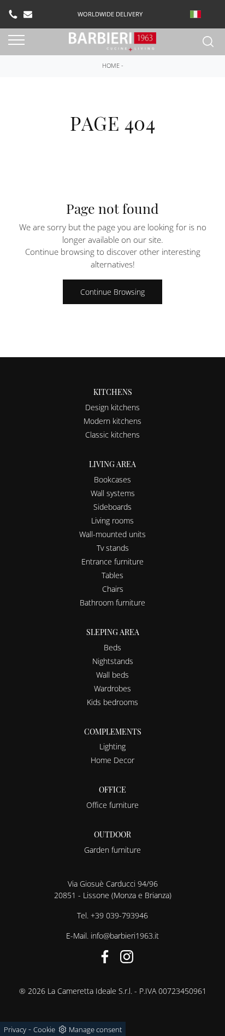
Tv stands (113, 548)
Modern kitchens (112, 421)
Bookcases (112, 479)
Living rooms (112, 520)
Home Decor (112, 760)
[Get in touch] (27, 14)
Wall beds (112, 675)
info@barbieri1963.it (125, 935)
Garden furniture (112, 850)
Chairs (112, 589)
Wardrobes (112, 688)
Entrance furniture (112, 561)
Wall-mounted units (112, 534)
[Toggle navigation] (16, 40)
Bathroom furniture (112, 602)
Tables (112, 575)
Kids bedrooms (112, 702)
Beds (112, 647)
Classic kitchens (112, 434)
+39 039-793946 (119, 915)
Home (111, 65)
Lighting (112, 746)
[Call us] (13, 14)
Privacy (15, 1029)
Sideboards (112, 507)
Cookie (44, 1029)
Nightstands (112, 661)
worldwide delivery (110, 14)
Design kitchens (112, 407)
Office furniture (112, 805)
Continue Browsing (112, 292)
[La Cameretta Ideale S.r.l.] (112, 41)
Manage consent (95, 1029)
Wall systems (113, 493)
